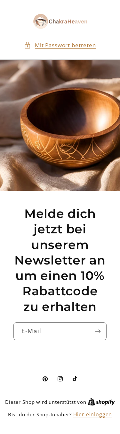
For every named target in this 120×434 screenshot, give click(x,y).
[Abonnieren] (97, 331)
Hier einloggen (92, 414)
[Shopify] (101, 401)
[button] (60, 45)
